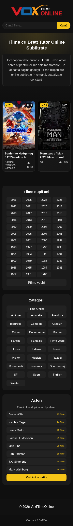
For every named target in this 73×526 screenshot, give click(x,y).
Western (16, 383)
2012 (44, 220)
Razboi (57, 357)
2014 (13, 220)
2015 (59, 213)
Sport (36, 374)
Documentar (37, 332)
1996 (44, 247)
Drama (57, 332)
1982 (13, 274)
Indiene (36, 349)
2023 (59, 199)
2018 (13, 213)
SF (16, 374)
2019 (59, 206)
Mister (16, 357)
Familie (15, 340)
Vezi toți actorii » (36, 477)
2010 (13, 226)
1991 (59, 253)
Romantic (36, 366)
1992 (44, 253)
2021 (29, 206)
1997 (29, 247)
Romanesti (16, 366)
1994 (13, 253)
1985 (29, 267)
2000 (44, 240)
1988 (44, 260)
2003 (59, 233)
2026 (13, 199)
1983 (59, 267)
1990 (13, 260)
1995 (59, 247)
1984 (44, 267)
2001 (29, 240)
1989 (29, 260)
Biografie (15, 323)
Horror (16, 349)
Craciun (57, 323)
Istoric (57, 349)
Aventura (57, 315)
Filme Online (36, 308)
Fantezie (36, 340)
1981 (29, 274)
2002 (13, 240)
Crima (16, 332)
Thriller (57, 374)
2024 (44, 199)
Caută (63, 25)
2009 (29, 226)
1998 (13, 247)
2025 (29, 199)
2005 (29, 233)
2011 (59, 220)
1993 (29, 253)
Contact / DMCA (36, 520)
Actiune (16, 315)
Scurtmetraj (57, 366)
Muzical (36, 357)
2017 (29, 213)
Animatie (36, 315)
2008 (44, 226)
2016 (44, 213)
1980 (44, 274)
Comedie (36, 323)
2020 (44, 206)
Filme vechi (36, 282)
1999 (59, 240)
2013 (29, 220)
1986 (13, 267)
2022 (13, 206)
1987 (59, 260)
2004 (44, 233)
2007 (59, 226)
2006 (13, 233)
